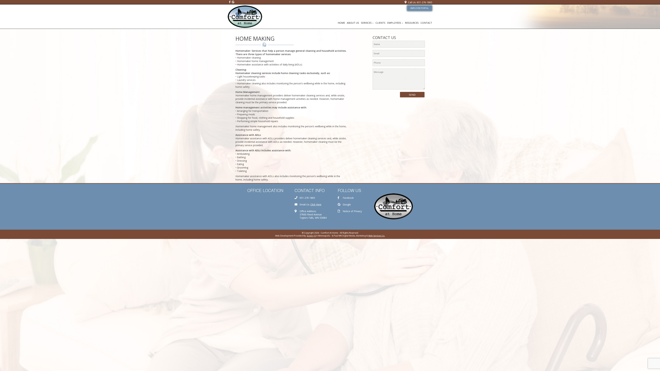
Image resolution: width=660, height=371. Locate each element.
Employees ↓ (395, 22)
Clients (380, 22)
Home (341, 22)
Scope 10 (311, 235)
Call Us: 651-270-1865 (420, 2)
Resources (412, 22)
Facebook (348, 197)
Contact (426, 22)
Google (347, 204)
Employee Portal (419, 8)
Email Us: (310, 204)
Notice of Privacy (352, 211)
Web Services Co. (376, 235)
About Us (353, 22)
